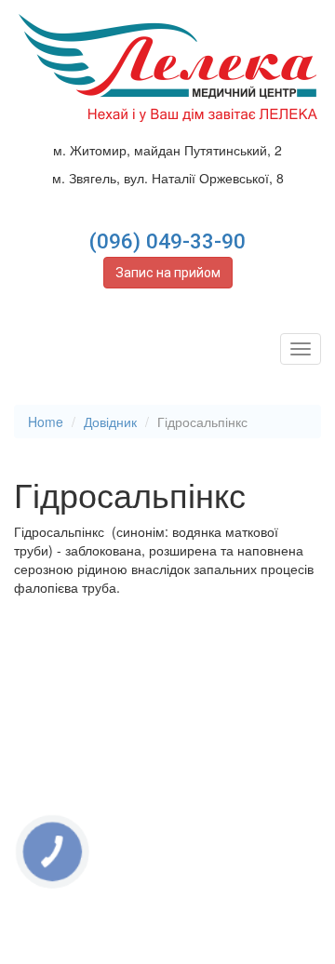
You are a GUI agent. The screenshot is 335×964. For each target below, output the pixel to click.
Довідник (110, 421)
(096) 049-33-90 (167, 241)
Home (45, 421)
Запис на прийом (168, 272)
